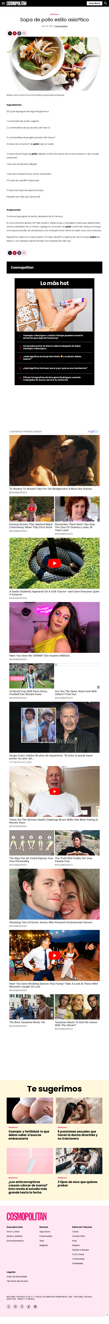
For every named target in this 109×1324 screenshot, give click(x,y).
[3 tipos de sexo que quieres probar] (79, 1161)
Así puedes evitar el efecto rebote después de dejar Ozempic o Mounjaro (52, 347)
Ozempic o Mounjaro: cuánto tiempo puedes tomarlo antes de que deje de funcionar (53, 336)
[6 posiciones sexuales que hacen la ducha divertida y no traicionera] (79, 1111)
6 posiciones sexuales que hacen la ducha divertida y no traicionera (78, 1135)
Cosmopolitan (61, 26)
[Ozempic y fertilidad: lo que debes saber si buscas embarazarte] (30, 1111)
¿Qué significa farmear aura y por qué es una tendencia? (55, 368)
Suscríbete (94, 3)
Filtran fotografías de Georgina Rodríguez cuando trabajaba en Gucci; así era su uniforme (52, 378)
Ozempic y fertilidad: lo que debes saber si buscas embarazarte (29, 1135)
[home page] (16, 3)
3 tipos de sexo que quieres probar (77, 1184)
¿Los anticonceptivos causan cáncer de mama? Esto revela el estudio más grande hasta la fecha (28, 1187)
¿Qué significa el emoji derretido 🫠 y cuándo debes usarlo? (52, 357)
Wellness (54, 14)
